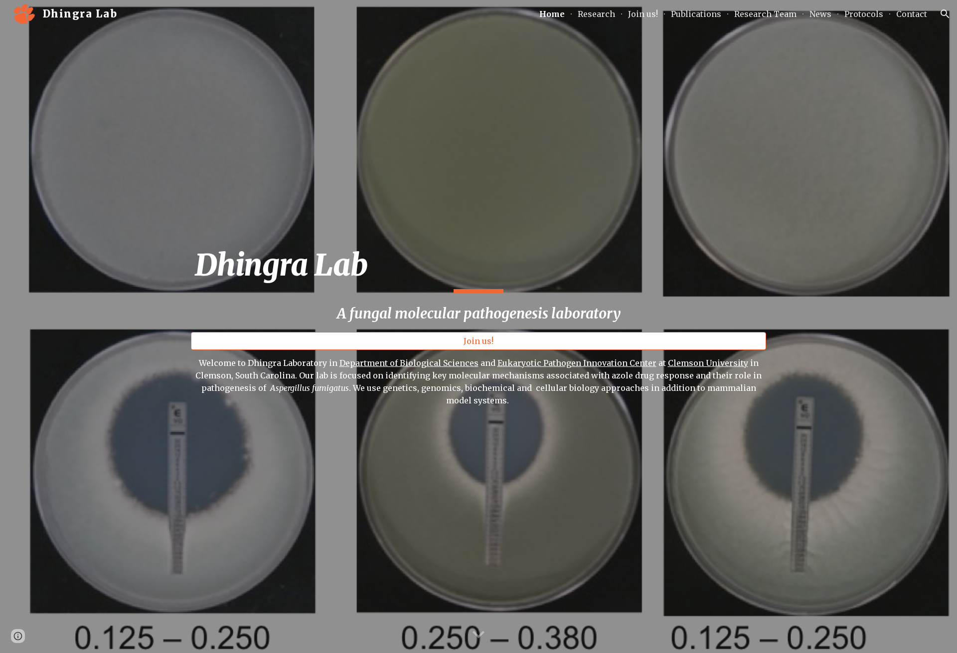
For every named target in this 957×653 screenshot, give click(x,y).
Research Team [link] (765, 14)
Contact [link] (911, 14)
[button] (945, 14)
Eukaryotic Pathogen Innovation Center (576, 363)
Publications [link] (696, 14)
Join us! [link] (643, 14)
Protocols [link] (863, 14)
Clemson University (708, 363)
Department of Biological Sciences (408, 363)
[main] (478, 285)
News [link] (820, 14)
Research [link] (596, 14)
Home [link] (552, 14)
